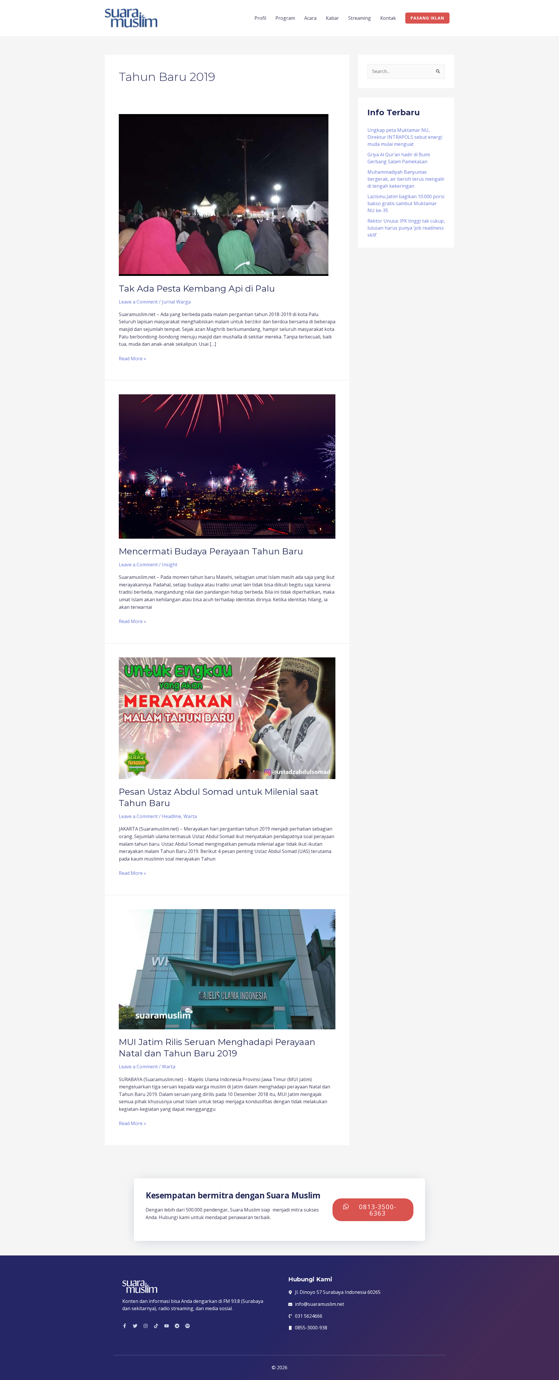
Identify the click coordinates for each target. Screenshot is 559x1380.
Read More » (132, 358)
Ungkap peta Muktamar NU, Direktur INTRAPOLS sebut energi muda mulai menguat (404, 137)
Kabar (332, 18)
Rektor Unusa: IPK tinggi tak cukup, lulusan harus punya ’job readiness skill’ (406, 228)
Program (285, 18)
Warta (190, 816)
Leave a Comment (138, 302)
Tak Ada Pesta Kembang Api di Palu (197, 288)
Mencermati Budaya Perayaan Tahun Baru (211, 551)
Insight (169, 564)
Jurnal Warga (176, 302)
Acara (310, 18)
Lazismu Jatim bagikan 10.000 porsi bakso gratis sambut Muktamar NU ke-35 (405, 203)
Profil (260, 18)
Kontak (388, 18)
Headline (171, 816)
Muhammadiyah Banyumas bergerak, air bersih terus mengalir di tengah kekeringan (406, 179)
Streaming (359, 18)
